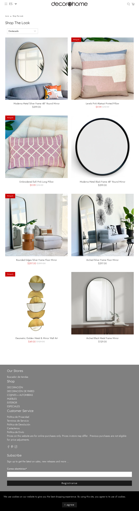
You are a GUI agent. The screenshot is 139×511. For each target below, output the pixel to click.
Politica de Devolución (18, 424)
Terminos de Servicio (18, 420)
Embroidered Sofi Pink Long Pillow (37, 181)
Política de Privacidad (18, 417)
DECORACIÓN (15, 387)
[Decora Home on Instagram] (15, 447)
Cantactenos (13, 428)
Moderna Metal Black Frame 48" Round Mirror (102, 181)
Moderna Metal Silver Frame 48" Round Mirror (37, 103)
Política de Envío (15, 432)
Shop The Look (18, 16)
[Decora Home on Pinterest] (12, 447)
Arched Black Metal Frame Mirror (102, 338)
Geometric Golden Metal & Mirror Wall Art (36, 338)
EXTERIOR (12, 402)
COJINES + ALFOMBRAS (20, 395)
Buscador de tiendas (17, 377)
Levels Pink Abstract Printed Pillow (102, 103)
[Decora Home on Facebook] (8, 447)
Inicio (7, 16)
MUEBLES (12, 399)
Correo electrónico (17, 468)
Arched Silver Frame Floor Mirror (102, 259)
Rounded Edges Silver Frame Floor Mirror (36, 259)
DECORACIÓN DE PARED (20, 391)
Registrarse (69, 483)
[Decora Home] (69, 4)
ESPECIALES (13, 406)
